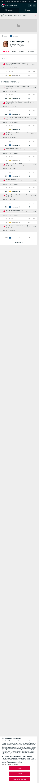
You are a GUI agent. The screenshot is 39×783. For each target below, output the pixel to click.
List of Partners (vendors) (10, 764)
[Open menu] (34, 5)
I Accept (19, 768)
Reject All (19, 773)
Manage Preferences (19, 779)
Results (21, 51)
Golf (6, 36)
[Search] (30, 5)
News (14, 51)
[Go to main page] (10, 5)
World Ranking (15, 44)
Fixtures (31, 51)
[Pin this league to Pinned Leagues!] (27, 64)
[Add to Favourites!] (1, 75)
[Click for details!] (18, 75)
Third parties (9, 753)
